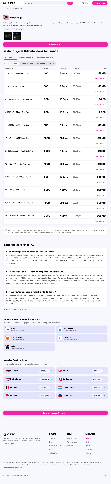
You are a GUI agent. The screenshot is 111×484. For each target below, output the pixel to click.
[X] (106, 475)
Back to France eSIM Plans (14, 8)
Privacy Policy (72, 438)
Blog (50, 442)
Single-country (26, 57)
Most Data (41, 63)
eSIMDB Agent (54, 453)
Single (70, 3)
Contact (70, 446)
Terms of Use (72, 442)
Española (88, 449)
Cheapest (14, 63)
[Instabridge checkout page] (17, 36)
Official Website (54, 45)
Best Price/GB (28, 63)
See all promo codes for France (54, 413)
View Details (99, 78)
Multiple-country (45, 57)
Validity (51, 63)
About (51, 449)
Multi (75, 3)
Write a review (100, 3)
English (88, 438)
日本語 (87, 442)
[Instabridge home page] (7, 36)
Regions (52, 438)
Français (88, 446)
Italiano (88, 453)
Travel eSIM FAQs (55, 446)
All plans (10, 57)
